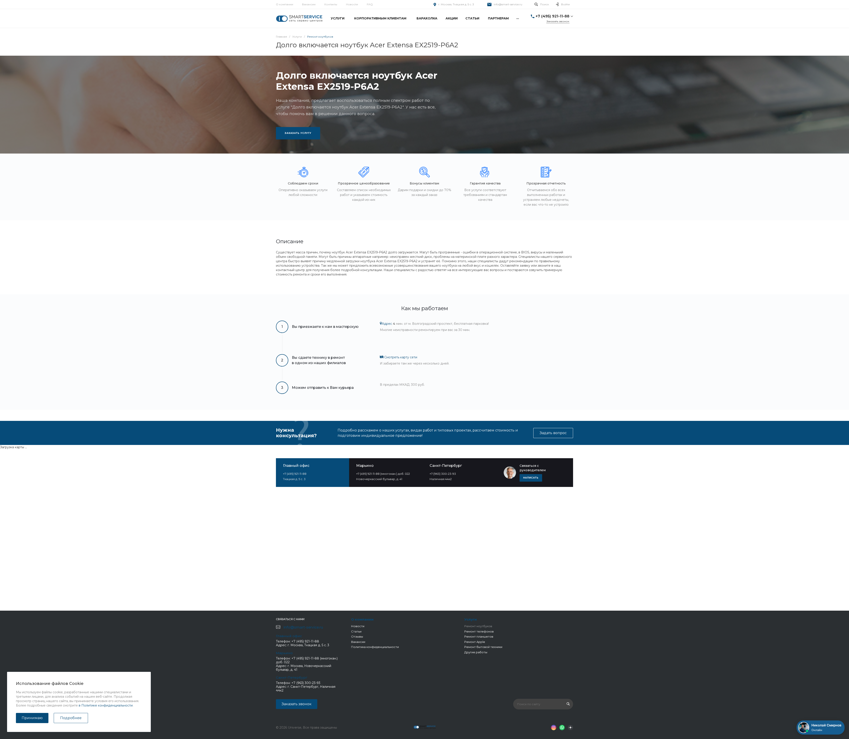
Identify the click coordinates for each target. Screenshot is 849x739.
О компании (284, 4)
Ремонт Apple (474, 642)
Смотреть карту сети (400, 357)
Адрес (387, 324)
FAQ (370, 4)
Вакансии (309, 4)
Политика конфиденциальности (375, 647)
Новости (352, 4)
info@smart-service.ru (508, 4)
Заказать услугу (298, 133)
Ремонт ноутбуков (478, 626)
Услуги (470, 619)
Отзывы (357, 636)
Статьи (356, 631)
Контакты (330, 4)
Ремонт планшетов (478, 636)
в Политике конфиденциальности (106, 705)
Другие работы (475, 652)
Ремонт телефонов (479, 631)
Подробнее (71, 718)
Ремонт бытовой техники (483, 647)
